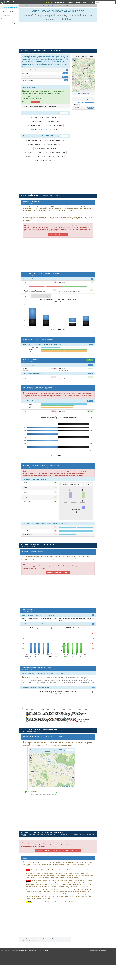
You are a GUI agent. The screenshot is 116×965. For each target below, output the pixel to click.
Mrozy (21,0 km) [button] (54, 121)
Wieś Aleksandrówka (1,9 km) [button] (56, 140)
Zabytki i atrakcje (7, 19)
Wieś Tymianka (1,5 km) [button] (34, 140)
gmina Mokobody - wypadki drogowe (47, 850)
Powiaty (70, 2)
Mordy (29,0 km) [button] (38, 129)
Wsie (92, 2)
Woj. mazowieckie (31, 5)
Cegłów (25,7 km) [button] (56, 125)
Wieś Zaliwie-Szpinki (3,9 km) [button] (46, 160)
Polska (22, 5)
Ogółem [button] (26, 296)
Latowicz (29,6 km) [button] (53, 129)
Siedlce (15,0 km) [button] (37, 117)
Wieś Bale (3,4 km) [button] (33, 156)
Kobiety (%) (35, 296)
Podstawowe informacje (9, 7)
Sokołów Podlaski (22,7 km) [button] (38, 125)
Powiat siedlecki (41, 5)
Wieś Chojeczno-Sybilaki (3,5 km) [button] (54, 156)
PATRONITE (47, 950)
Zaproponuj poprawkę (35, 101)
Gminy (78, 2)
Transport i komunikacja (9, 23)
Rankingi (49, 2)
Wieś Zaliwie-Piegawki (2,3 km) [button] (46, 148)
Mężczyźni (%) (45, 296)
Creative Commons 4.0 (21, 950)
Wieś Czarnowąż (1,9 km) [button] (37, 144)
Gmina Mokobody (52, 5)
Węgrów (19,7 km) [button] (38, 121)
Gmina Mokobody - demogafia (58, 234)
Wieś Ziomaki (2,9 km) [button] (58, 152)
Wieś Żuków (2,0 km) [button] (56, 144)
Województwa (59, 2)
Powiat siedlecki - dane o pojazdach (70, 850)
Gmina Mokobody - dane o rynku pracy (58, 572)
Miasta (85, 2)
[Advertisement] (106, 34)
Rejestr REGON (7, 15)
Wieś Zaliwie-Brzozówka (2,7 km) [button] (36, 152)
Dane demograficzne (8, 11)
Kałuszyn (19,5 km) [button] (54, 117)
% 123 (89, 360)
